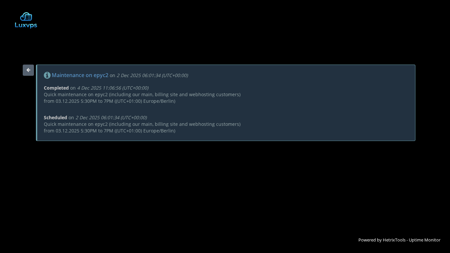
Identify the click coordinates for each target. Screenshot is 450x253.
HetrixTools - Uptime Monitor (411, 240)
